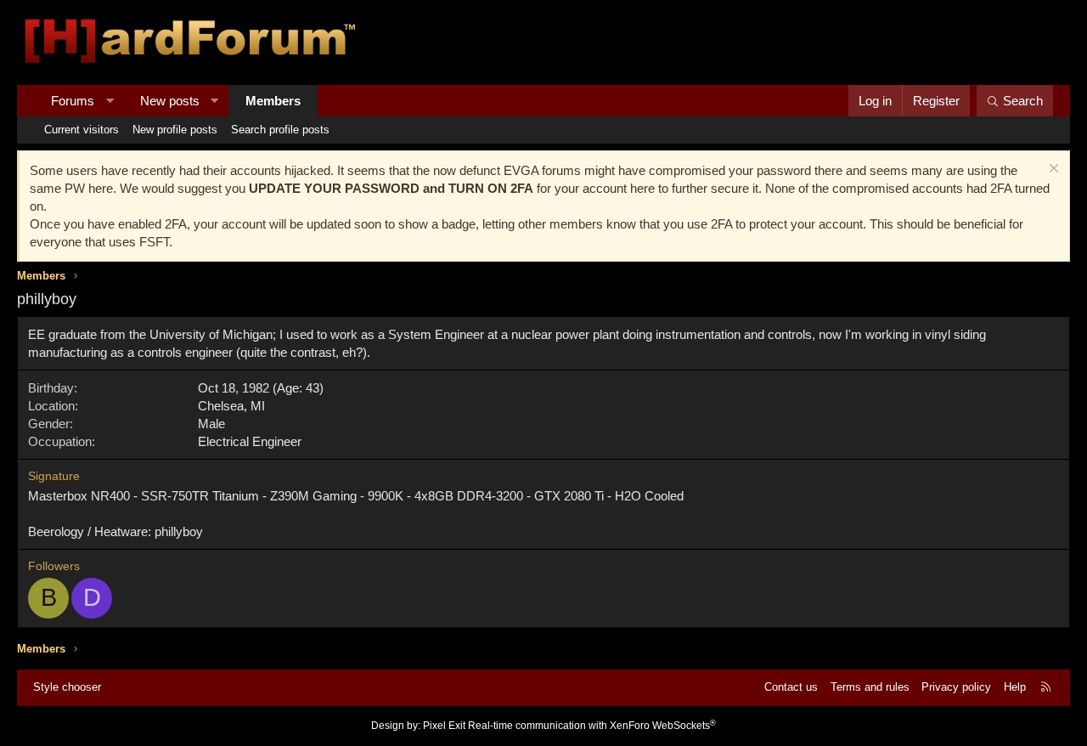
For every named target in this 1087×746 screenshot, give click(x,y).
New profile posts (174, 129)
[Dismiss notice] (1052, 170)
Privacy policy (956, 687)
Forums (72, 100)
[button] (110, 100)
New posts (170, 100)
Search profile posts (280, 129)
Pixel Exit (444, 726)
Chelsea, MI (231, 405)
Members (273, 100)
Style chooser (67, 687)
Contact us (791, 687)
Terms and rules (870, 687)
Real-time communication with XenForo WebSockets (592, 726)
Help (1015, 687)
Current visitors (81, 129)
